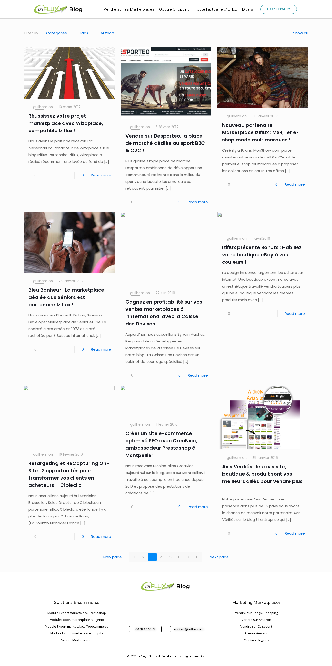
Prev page (112, 557)
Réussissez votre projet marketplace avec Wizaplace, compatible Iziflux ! (65, 123)
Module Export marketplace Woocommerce (76, 626)
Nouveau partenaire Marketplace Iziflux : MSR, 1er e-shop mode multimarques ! (260, 132)
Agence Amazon (256, 633)
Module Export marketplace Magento (77, 619)
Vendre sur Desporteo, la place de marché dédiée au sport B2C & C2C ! (165, 143)
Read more (101, 175)
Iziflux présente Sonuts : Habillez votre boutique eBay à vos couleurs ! (262, 254)
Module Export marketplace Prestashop (76, 613)
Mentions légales (256, 640)
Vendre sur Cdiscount (256, 626)
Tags (83, 32)
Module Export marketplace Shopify (76, 633)
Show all (300, 32)
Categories (56, 32)
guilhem (40, 106)
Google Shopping (174, 9)
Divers (247, 9)
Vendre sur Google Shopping (256, 613)
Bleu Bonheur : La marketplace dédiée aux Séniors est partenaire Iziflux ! (66, 297)
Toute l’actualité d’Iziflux (215, 9)
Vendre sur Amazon (256, 619)
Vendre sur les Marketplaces (129, 9)
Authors (108, 32)
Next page (219, 557)
